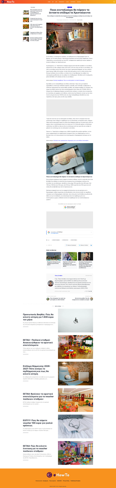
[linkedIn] (91, 245)
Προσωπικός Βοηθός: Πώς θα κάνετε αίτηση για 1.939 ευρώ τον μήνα (38, 317)
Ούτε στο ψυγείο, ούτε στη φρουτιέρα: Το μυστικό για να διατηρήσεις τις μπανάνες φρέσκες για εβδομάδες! (36, 12)
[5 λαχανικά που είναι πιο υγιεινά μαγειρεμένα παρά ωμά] (26, 20)
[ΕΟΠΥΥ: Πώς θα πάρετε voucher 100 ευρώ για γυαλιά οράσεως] (75, 426)
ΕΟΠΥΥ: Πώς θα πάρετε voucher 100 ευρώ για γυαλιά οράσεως (38, 423)
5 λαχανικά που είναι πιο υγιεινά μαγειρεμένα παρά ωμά (36, 20)
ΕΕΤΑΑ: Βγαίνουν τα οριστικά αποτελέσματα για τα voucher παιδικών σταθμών (38, 396)
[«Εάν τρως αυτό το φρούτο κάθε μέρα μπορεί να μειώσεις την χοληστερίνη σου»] (26, 26)
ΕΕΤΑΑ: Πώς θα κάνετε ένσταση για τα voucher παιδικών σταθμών (35, 448)
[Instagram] (88, 291)
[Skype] (91, 291)
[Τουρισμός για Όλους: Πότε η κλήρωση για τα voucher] (26, 33)
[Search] (114, 2)
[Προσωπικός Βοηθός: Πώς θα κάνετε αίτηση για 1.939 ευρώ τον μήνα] (75, 320)
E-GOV (70, 7)
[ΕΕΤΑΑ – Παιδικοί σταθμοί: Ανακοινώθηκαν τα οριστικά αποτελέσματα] (75, 347)
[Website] (85, 291)
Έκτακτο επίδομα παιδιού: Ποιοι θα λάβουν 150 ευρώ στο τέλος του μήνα (36, 39)
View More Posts (88, 275)
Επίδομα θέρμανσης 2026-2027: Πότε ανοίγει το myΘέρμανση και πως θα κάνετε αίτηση (36, 370)
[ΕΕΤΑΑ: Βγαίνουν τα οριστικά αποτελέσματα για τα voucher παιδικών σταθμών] (75, 400)
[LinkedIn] (89, 291)
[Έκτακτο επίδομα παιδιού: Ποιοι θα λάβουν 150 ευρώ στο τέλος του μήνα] (26, 39)
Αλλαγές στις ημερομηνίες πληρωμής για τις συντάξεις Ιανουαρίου (70, 140)
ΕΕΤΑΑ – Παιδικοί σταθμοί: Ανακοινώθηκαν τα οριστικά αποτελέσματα (38, 342)
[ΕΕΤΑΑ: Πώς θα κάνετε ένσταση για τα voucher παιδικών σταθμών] (75, 453)
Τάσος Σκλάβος (58, 275)
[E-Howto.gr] (8, 2)
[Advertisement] (69, 107)
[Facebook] (86, 291)
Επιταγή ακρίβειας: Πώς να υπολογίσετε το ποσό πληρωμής (69, 80)
